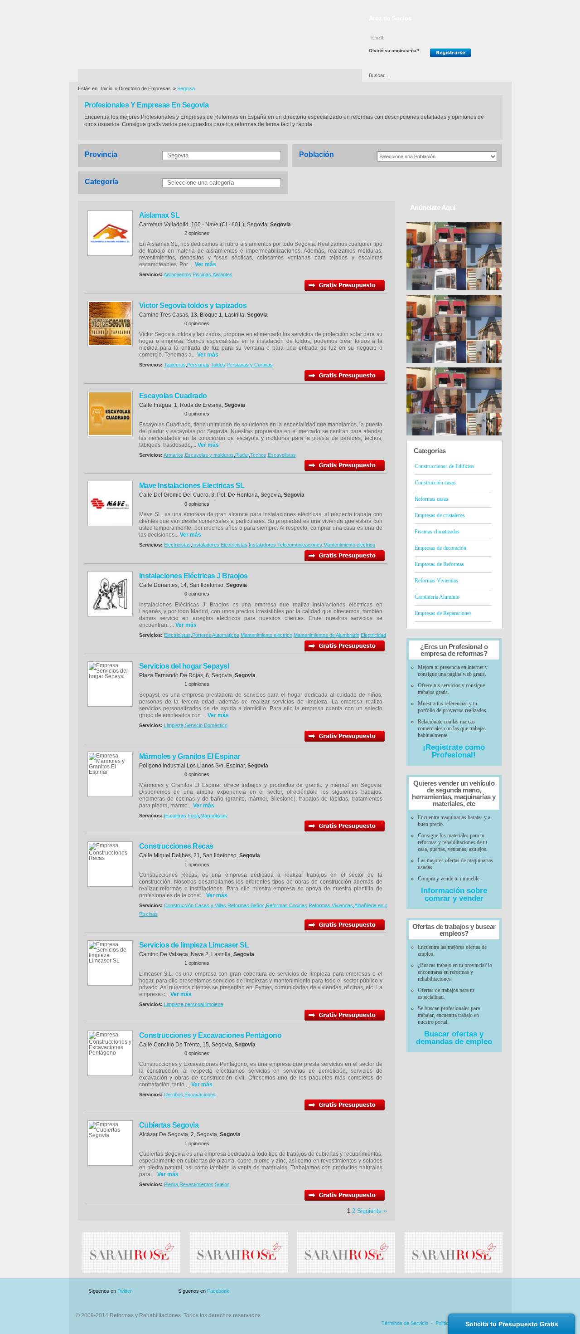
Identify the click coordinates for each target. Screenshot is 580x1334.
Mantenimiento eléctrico (349, 544)
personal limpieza (204, 1004)
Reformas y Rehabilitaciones (145, 35)
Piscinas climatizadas (437, 531)
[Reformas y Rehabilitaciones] (131, 1271)
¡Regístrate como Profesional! (454, 751)
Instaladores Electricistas (219, 544)
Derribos (173, 1094)
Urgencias (328, 75)
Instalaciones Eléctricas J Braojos (193, 576)
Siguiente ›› (372, 1210)
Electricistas (177, 544)
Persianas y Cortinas (250, 364)
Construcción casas (435, 482)
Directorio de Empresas (115, 75)
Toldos (218, 364)
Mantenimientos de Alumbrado (326, 635)
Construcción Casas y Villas (195, 905)
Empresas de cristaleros (440, 515)
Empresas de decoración (440, 548)
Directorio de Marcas (188, 75)
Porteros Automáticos (215, 635)
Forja (193, 815)
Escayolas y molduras (209, 455)
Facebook (218, 1291)
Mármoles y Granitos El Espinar (189, 756)
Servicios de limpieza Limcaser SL (194, 945)
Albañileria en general (377, 905)
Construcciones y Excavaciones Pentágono (210, 1035)
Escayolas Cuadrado (173, 396)
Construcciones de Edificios (444, 466)
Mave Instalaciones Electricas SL (192, 485)
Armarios (174, 455)
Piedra (171, 1184)
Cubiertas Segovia (169, 1125)
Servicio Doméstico (206, 725)
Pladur (242, 455)
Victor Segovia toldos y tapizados (193, 305)
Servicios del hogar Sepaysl (184, 666)
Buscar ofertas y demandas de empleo (454, 1038)
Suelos (222, 1184)
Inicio (106, 88)
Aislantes (222, 274)
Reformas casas (431, 499)
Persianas (198, 364)
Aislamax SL (159, 215)
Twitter (124, 1291)
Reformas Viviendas (331, 905)
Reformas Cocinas (286, 905)
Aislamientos (177, 274)
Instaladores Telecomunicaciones (285, 544)
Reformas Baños (246, 905)
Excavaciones (200, 1094)
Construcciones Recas (176, 846)
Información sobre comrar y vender (454, 894)
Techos (258, 455)
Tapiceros (175, 364)
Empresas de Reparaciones (443, 613)
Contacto (455, 1291)
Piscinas (202, 274)
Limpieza (174, 725)
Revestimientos (196, 1184)
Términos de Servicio (405, 1323)
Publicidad (413, 1291)
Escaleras (175, 815)
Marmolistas (213, 815)
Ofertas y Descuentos (259, 75)
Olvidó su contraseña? (394, 50)
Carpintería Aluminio (437, 597)
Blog (489, 1291)
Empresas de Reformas (439, 564)
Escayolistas (282, 455)
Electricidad (373, 635)
